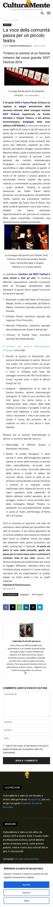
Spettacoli (15, 20)
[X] (13, 607)
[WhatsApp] (19, 607)
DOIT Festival (37, 594)
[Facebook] (6, 607)
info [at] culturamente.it (27, 859)
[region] (26, 885)
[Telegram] (40, 607)
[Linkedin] (26, 607)
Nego (26, 900)
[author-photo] (26, 637)
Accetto (26, 884)
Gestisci (26, 892)
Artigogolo (24, 594)
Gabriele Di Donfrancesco (20, 46)
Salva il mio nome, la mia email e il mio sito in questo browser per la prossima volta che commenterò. (25, 749)
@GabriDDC (9, 588)
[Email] (33, 607)
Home (5, 20)
